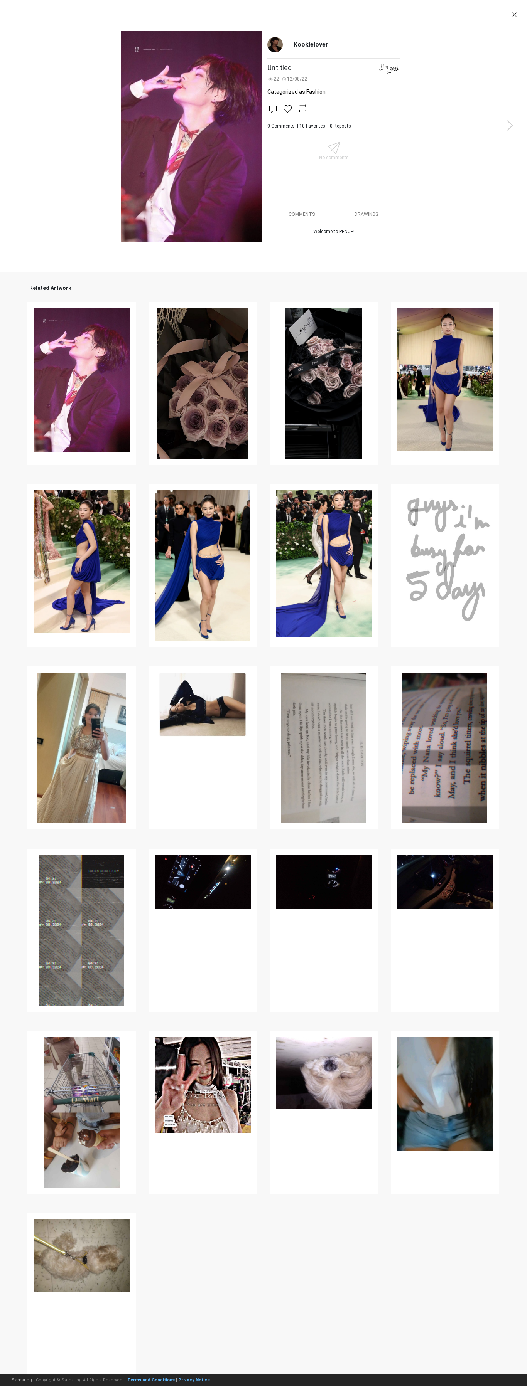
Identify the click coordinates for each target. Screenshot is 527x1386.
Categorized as (296, 92)
